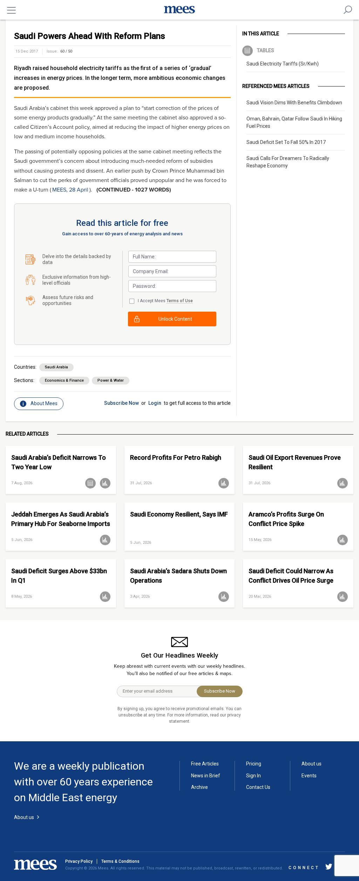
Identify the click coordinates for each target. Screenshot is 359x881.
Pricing (253, 763)
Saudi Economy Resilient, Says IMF (179, 514)
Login (154, 403)
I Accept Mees (165, 300)
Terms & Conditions (120, 861)
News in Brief (205, 775)
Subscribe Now (121, 403)
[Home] (179, 10)
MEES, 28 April (70, 189)
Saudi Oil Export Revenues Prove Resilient (295, 462)
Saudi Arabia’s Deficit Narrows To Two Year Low (58, 462)
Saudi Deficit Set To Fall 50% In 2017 (286, 142)
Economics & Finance (64, 380)
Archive (199, 787)
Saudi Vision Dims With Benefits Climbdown (294, 102)
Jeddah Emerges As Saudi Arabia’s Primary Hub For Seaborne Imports (60, 519)
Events (309, 775)
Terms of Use (180, 300)
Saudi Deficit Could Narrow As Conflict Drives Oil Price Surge (291, 575)
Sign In (253, 775)
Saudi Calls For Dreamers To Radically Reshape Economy (287, 161)
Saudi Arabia (56, 367)
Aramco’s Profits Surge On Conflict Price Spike (286, 519)
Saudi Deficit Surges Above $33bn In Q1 (59, 575)
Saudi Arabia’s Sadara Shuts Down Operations (178, 575)
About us (311, 763)
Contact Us (258, 787)
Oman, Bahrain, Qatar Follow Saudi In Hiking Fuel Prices (294, 122)
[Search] (348, 9)
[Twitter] (329, 867)
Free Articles (205, 763)
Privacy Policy (79, 861)
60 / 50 (66, 51)
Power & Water (110, 380)
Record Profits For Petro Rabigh (175, 457)
